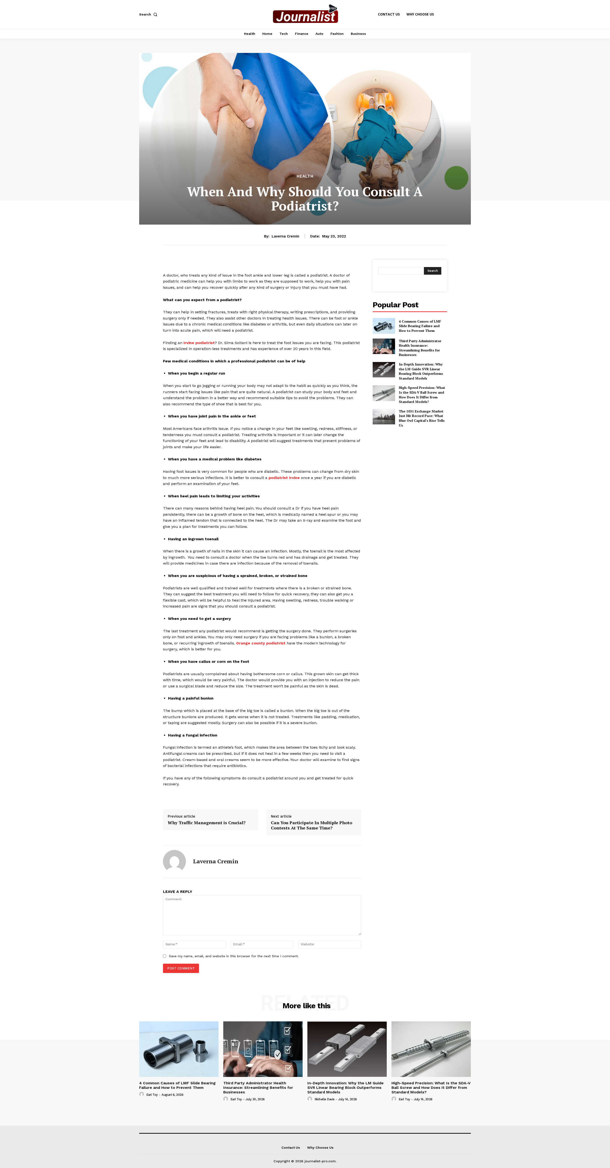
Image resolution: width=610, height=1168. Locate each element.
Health (305, 176)
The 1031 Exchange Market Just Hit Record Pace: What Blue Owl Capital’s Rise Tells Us (422, 418)
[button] (149, 14)
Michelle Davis (325, 1099)
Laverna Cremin (285, 236)
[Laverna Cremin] (174, 861)
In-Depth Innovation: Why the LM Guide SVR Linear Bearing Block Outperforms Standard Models (421, 371)
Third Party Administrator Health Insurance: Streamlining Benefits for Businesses (420, 348)
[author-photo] (142, 1094)
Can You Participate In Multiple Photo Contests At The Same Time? (311, 825)
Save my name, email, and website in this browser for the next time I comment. (234, 956)
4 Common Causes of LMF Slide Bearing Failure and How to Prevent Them (420, 326)
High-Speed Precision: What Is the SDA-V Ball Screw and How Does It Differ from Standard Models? (422, 394)
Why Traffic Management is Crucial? (206, 822)
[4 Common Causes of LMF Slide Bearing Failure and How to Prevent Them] (384, 326)
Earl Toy (152, 1094)
